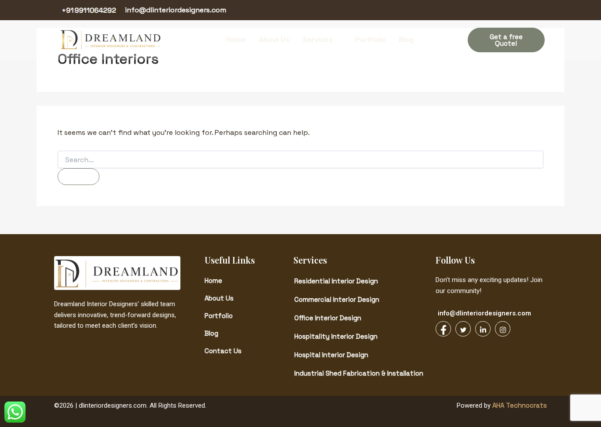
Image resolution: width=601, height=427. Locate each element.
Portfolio (370, 40)
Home (236, 40)
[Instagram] (534, 10)
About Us (274, 40)
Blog (406, 40)
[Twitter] (502, 10)
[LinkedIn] (518, 10)
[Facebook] (487, 10)
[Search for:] (300, 160)
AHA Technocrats (519, 405)
